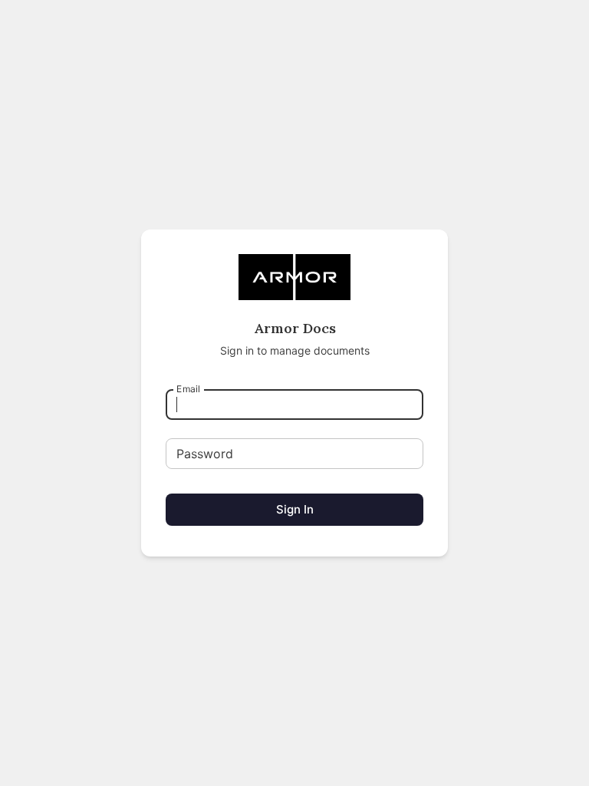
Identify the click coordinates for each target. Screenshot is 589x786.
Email (188, 389)
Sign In (295, 509)
